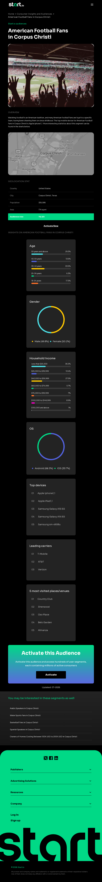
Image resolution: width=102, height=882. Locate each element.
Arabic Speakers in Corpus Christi (24, 708)
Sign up (15, 820)
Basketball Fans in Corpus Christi (24, 722)
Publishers (17, 769)
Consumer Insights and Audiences (34, 14)
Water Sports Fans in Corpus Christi (25, 715)
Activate (51, 674)
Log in (15, 814)
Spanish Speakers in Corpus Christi (25, 729)
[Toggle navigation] (91, 4)
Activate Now (51, 226)
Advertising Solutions (23, 781)
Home (11, 14)
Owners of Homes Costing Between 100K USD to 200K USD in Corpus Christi (43, 736)
